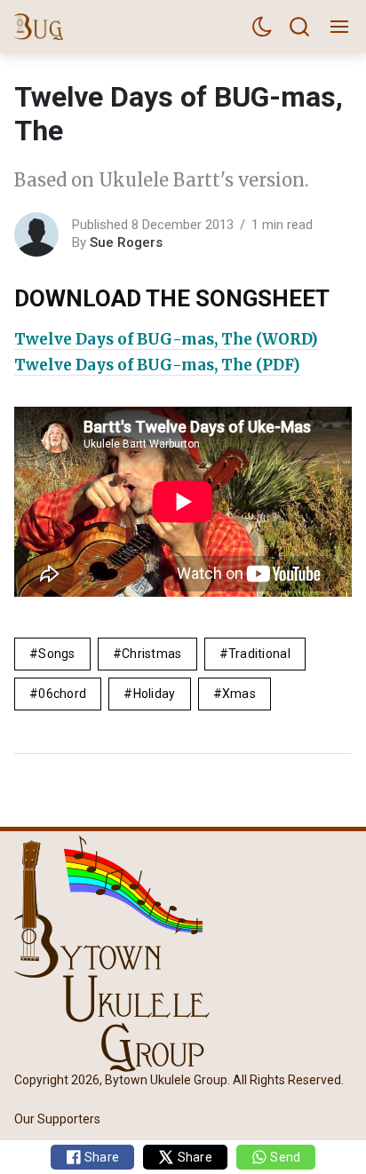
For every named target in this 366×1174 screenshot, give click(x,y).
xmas (239, 693)
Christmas (152, 653)
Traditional (259, 653)
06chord (62, 693)
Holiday (154, 693)
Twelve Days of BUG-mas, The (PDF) (157, 365)
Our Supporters (57, 1119)
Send (283, 1157)
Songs (56, 653)
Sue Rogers (126, 242)
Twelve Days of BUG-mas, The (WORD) (166, 339)
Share (101, 1157)
